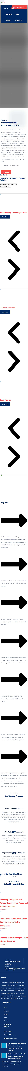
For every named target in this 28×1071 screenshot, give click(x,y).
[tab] (3, 184)
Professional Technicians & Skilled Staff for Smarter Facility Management (13, 922)
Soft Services (8, 1031)
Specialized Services (10, 1038)
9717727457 (8, 965)
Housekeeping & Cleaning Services (13, 212)
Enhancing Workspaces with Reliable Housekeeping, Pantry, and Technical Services (14, 903)
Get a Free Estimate (18, 7)
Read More (6, 172)
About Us (14, 8)
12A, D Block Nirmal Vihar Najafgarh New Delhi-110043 (15, 969)
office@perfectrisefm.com (12, 961)
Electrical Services (7, 308)
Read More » (3, 909)
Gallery (6, 1014)
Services (9, 14)
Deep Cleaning (5, 400)
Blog (17, 14)
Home (6, 8)
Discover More (8, 39)
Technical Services (9, 1035)
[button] (14, 241)
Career (8, 20)
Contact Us (18, 20)
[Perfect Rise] (3, 2)
